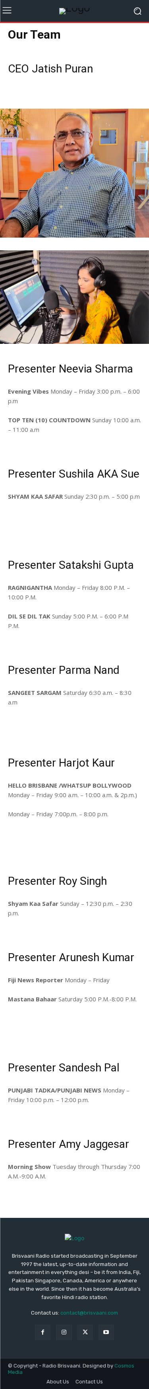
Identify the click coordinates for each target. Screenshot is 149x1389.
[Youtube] (106, 1332)
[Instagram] (64, 1332)
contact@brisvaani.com (89, 1313)
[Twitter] (85, 1332)
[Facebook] (42, 1332)
